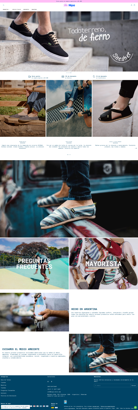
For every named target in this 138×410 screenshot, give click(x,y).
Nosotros (34, 9)
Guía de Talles (16, 9)
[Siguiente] (135, 41)
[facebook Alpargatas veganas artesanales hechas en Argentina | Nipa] (51, 381)
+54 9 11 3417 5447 (53, 389)
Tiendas (3, 382)
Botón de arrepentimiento (108, 406)
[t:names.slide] (69, 41)
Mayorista (26, 9)
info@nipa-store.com (54, 392)
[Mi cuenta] (131, 5)
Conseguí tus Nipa (69, 198)
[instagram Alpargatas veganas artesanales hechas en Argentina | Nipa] (48, 381)
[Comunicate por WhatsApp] (135, 407)
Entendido (24, 407)
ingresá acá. (95, 406)
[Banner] (23, 108)
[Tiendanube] (69, 408)
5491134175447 (52, 386)
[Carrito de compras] (134, 5)
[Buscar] (3, 5)
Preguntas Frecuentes (8, 390)
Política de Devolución (8, 395)
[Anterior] (3, 41)
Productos (5, 9)
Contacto (3, 393)
